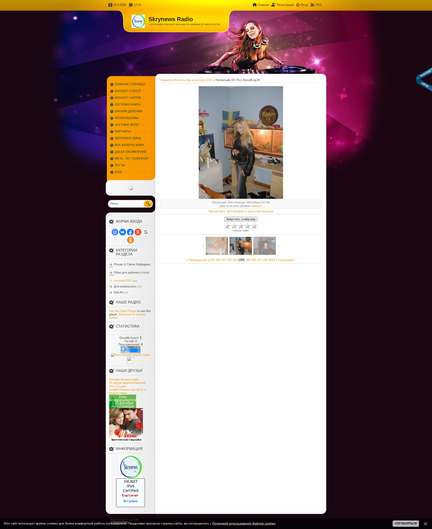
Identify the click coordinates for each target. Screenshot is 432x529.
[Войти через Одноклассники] (130, 240)
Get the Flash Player (122, 311)
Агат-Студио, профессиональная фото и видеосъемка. (127, 389)
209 (270, 260)
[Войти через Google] (145, 232)
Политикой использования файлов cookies (243, 523)
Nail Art (118, 292)
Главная (263, 5)
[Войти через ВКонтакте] (122, 232)
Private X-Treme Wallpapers (132, 264)
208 (265, 260)
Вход (304, 5)
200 (218, 260)
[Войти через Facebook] (130, 232)
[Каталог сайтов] (130, 362)
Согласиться (406, 523)
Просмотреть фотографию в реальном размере (240, 211)
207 (259, 260)
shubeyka (256, 206)
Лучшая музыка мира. (124, 379)
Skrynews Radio (170, 19)
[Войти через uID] (115, 232)
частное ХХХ (123, 280)
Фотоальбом (182, 80)
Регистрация (285, 5)
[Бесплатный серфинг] (122, 407)
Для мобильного (125, 286)
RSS (319, 5)
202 (229, 260)
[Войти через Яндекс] (138, 232)
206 (253, 260)
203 (235, 260)
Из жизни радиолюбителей (127, 382)
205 (248, 260)
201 (223, 260)
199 (212, 260)
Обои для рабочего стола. (132, 272)
